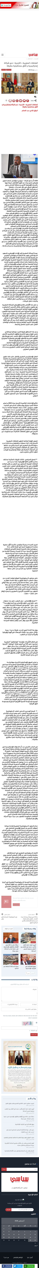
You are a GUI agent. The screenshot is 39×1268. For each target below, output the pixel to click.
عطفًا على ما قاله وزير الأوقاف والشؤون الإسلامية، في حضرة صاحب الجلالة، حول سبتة (19, 1118)
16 (3, 1235)
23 (3, 1237)
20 (18, 1237)
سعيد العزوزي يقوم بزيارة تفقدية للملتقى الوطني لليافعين (19, 1138)
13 (18, 1235)
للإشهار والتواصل (18, 1257)
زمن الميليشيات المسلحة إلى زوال (9, 918)
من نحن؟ (6, 1257)
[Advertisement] (19, 29)
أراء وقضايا (3, 70)
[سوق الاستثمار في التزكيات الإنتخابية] (28, 959)
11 (30, 1235)
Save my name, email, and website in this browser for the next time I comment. (20, 1017)
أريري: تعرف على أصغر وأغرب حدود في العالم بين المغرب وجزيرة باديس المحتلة (19, 1110)
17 (35, 1237)
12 (24, 1235)
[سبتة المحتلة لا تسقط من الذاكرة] (10, 959)
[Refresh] (37, 1022)
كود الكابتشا (34, 1031)
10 (35, 1235)
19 (24, 1237)
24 (35, 1240)
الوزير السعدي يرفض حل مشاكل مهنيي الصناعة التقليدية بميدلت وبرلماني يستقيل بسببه (19, 1144)
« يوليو (36, 1246)
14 (13, 1235)
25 (30, 1240)
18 (30, 1237)
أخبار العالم (9, 70)
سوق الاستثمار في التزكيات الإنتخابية (24, 1124)
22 (9, 1237)
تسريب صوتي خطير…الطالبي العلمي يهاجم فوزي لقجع (20, 1103)
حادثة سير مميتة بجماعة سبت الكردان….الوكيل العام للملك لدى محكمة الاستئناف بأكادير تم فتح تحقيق (29, 920)
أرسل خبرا (30, 1257)
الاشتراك (8, 1210)
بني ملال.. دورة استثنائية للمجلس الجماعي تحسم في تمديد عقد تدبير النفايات (20, 1131)
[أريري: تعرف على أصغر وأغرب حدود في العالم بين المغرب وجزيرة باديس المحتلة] (28, 937)
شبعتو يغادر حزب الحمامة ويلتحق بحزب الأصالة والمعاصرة (19, 1151)
